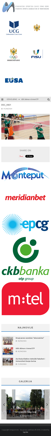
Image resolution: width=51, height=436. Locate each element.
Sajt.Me (25, 432)
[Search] (49, 99)
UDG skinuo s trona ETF (29, 99)
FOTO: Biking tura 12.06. (25, 412)
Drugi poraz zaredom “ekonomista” (30, 338)
